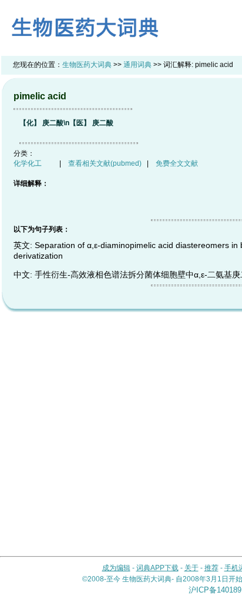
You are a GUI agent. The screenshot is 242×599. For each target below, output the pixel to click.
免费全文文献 (177, 163)
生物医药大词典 (87, 65)
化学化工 (28, 163)
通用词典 (137, 65)
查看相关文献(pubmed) (105, 163)
